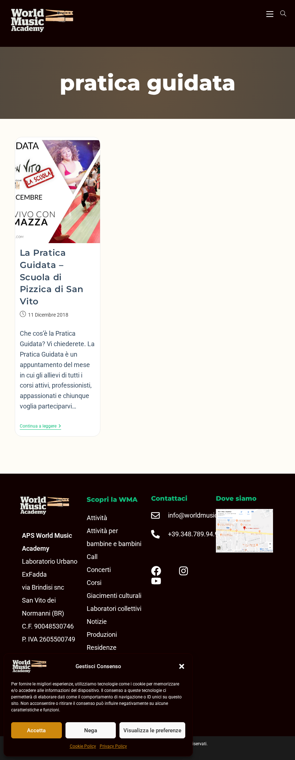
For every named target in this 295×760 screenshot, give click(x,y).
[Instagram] (189, 571)
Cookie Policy (83, 746)
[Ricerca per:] (280, 13)
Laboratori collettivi (114, 608)
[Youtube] (162, 581)
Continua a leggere (40, 426)
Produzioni (102, 634)
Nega (90, 730)
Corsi (94, 582)
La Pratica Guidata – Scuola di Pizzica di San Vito (51, 276)
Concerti (99, 569)
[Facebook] (162, 571)
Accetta (36, 730)
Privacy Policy (113, 746)
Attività (97, 518)
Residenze (102, 647)
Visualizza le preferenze (152, 730)
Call (92, 556)
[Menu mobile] (269, 13)
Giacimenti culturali (114, 595)
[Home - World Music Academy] (52, 21)
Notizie (97, 621)
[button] (181, 666)
